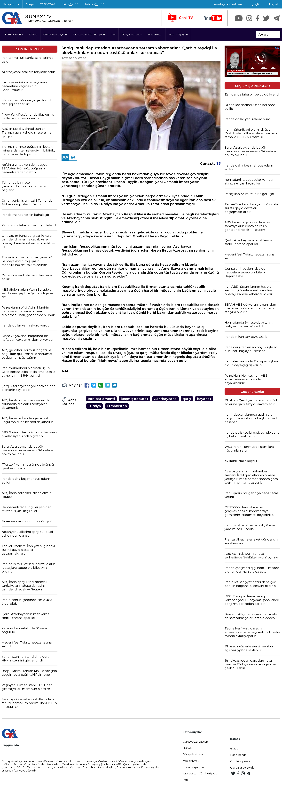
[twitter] (266, 18)
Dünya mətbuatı (132, 34)
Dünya (33, 34)
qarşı (187, 399)
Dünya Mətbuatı (194, 754)
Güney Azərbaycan (55, 34)
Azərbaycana (165, 399)
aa (73, 157)
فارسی (255, 4)
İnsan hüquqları (178, 34)
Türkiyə (94, 406)
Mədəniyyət (155, 34)
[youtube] (213, 18)
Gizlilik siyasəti (240, 761)
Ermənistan (117, 406)
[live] (180, 18)
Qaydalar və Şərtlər (243, 767)
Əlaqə (30, 4)
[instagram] (249, 18)
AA (65, 157)
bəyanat (204, 399)
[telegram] (276, 18)
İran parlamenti (101, 399)
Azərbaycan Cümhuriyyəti (89, 34)
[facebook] (257, 18)
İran (113, 34)
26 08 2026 (47, 4)
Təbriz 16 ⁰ (94, 4)
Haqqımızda (238, 754)
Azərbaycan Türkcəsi (228, 4)
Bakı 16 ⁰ (70, 4)
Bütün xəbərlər (14, 34)
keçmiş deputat (134, 399)
